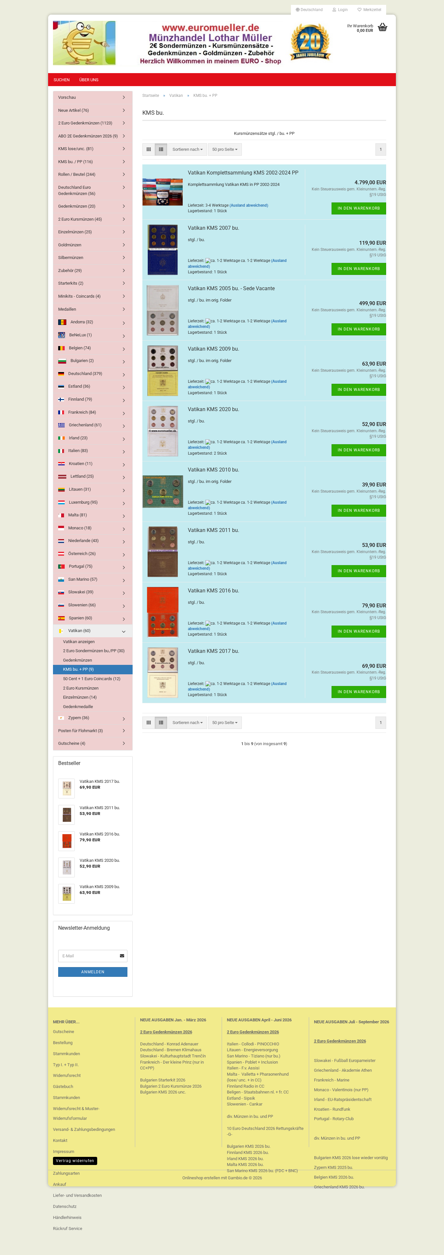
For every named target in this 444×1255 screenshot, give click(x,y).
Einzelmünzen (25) (75, 231)
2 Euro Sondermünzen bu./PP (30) (94, 650)
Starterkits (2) (71, 283)
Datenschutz (64, 1206)
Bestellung (62, 1042)
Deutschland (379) (84, 373)
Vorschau (67, 97)
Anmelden (93, 972)
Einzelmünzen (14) (80, 697)
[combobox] (187, 149)
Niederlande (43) (83, 540)
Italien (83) (77, 450)
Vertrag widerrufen (75, 1160)
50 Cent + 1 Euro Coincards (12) (92, 678)
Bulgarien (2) (82, 360)
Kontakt (60, 1140)
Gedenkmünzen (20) (77, 206)
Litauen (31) (79, 489)
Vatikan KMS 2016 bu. (213, 591)
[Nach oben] (426, 1245)
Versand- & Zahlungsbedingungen (84, 1129)
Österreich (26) (81, 553)
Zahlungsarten (66, 1173)
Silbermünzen (70, 257)
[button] (309, 10)
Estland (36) (78, 386)
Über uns (88, 79)
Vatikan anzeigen (79, 641)
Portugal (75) (80, 566)
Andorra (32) (81, 321)
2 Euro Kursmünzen (80, 688)
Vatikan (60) (79, 630)
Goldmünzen (69, 244)
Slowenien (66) (81, 604)
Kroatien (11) (80, 463)
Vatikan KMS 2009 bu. (213, 349)
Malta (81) (77, 514)
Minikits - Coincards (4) (79, 296)
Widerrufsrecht (67, 1075)
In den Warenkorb (359, 208)
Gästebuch (63, 1086)
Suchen (62, 79)
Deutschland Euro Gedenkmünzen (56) (77, 190)
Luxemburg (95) (83, 502)
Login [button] (342, 9)
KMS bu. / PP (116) (75, 161)
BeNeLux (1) (80, 334)
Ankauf (59, 1184)
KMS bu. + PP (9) (78, 669)
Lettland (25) (82, 476)
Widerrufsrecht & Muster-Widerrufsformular (76, 1113)
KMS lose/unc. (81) (76, 148)
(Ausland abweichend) (248, 205)
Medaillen (67, 309)
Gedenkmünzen (77, 660)
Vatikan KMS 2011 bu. (213, 530)
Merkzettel (371, 9)
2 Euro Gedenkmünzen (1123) (85, 123)
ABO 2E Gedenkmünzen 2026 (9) (88, 136)
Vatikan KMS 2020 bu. (213, 409)
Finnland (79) (79, 399)
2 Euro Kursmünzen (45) (80, 219)
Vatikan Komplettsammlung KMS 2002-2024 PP (243, 173)
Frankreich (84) (81, 412)
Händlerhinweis (67, 1217)
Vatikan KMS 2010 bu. (213, 470)
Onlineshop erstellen (201, 1177)
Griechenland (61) (85, 424)
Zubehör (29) (70, 270)
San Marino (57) (82, 579)
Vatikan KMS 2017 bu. (213, 651)
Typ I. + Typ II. (66, 1064)
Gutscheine (63, 1031)
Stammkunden (66, 1053)
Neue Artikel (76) (73, 110)
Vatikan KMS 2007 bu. (213, 228)
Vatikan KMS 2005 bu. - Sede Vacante (231, 288)
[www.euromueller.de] (193, 44)
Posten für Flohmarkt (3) (80, 730)
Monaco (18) (79, 527)
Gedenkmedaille (78, 706)
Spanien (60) (80, 617)
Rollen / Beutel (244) (77, 174)
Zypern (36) (78, 717)
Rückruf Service (67, 1228)
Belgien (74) (79, 347)
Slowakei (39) (80, 591)
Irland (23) (78, 437)
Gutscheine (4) (71, 743)
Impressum (63, 1151)
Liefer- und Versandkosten (77, 1195)
